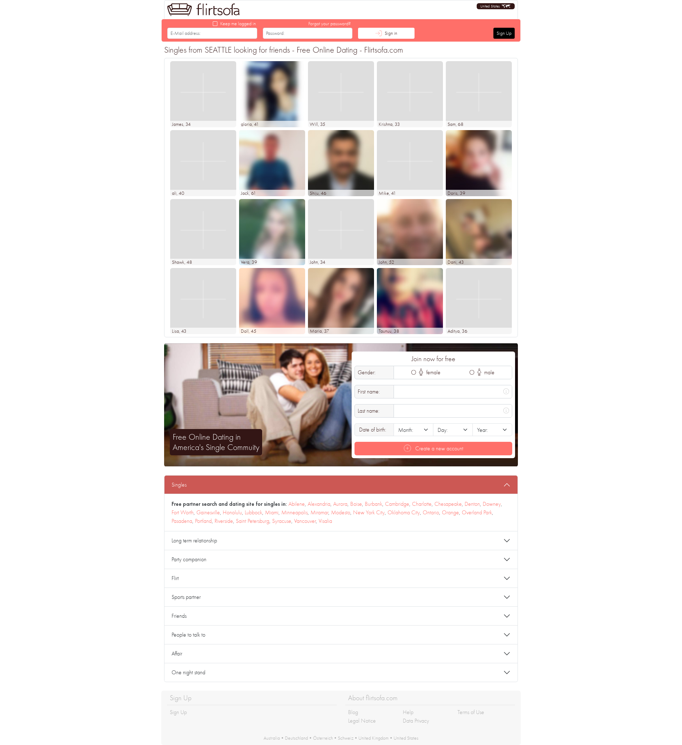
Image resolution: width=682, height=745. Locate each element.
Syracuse (281, 521)
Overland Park (477, 512)
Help (408, 712)
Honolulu (232, 512)
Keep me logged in (238, 23)
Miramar (319, 512)
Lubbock (253, 512)
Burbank (373, 504)
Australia (272, 738)
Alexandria (319, 504)
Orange (450, 512)
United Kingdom (373, 738)
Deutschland (296, 738)
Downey (492, 504)
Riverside (224, 521)
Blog (353, 712)
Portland (203, 521)
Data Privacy (416, 720)
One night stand (188, 672)
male (488, 372)
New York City (369, 512)
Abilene (296, 504)
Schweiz (345, 738)
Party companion (189, 559)
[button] (496, 6)
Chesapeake (448, 504)
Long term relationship (194, 540)
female (432, 372)
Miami (271, 512)
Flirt (175, 578)
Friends (179, 616)
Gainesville (208, 512)
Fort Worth (183, 512)
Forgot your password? (329, 23)
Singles (179, 484)
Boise (356, 504)
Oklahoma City (404, 512)
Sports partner (186, 597)
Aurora (340, 504)
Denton (472, 504)
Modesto (340, 512)
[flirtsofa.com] (203, 9)
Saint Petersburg (252, 521)
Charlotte (422, 504)
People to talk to (188, 634)
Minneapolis (294, 512)
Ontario (431, 512)
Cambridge (397, 504)
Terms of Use (471, 712)
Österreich (323, 738)
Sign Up (504, 33)
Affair (177, 653)
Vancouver (305, 521)
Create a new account (438, 448)
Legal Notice (362, 720)
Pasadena (182, 521)
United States (406, 738)
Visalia (325, 521)
